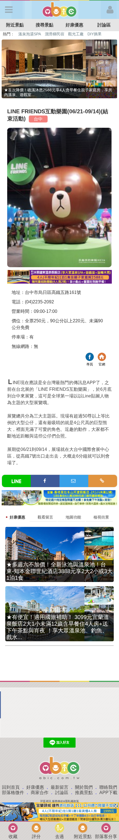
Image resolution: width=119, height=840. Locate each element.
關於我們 (84, 787)
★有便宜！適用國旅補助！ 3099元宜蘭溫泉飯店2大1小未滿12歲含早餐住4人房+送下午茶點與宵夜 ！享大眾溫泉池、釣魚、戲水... (57, 627)
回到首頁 (11, 787)
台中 (38, 119)
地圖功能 (73, 517)
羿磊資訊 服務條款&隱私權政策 (59, 801)
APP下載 (108, 792)
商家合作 (39, 792)
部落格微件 (13, 792)
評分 (36, 836)
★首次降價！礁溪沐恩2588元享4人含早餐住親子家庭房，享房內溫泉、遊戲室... (58, 92)
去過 (59, 836)
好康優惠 (74, 25)
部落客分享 (106, 836)
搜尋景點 (44, 25)
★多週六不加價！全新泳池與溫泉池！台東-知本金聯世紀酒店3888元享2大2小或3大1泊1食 (59, 571)
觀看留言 (45, 517)
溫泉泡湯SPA (29, 34)
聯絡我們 (108, 787)
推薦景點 (84, 792)
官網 (102, 357)
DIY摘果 (94, 34)
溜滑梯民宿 (54, 34)
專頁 (90, 357)
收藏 (13, 836)
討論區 (61, 792)
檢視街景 (101, 517)
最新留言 (59, 787)
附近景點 (15, 25)
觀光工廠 (76, 34)
